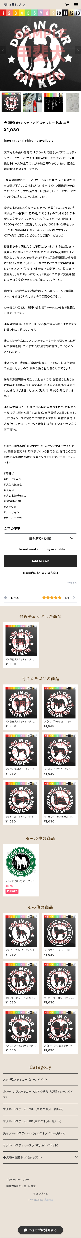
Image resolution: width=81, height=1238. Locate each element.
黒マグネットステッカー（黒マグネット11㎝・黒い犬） (34, 1133)
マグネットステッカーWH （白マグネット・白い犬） (33, 1109)
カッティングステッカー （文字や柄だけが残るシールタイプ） (38, 1094)
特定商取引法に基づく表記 (21, 1186)
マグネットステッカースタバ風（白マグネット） (31, 1145)
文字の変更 (12, 529)
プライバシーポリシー (17, 1179)
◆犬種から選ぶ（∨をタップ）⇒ (22, 1157)
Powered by (36, 1199)
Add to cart (41, 561)
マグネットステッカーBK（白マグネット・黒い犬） (32, 1121)
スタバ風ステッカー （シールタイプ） (25, 1079)
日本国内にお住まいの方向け (40, 573)
